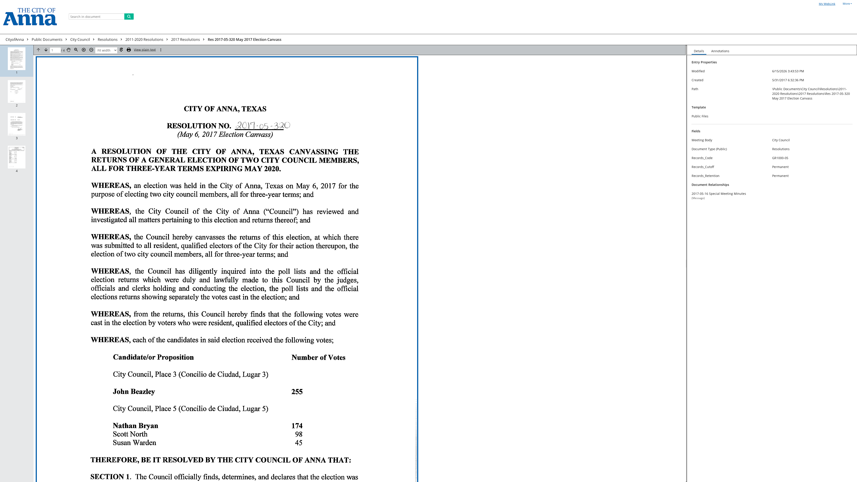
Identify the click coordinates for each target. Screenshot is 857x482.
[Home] (31, 17)
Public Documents (47, 39)
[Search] (129, 16)
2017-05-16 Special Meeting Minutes (719, 193)
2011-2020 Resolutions (144, 39)
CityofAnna (15, 39)
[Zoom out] (91, 50)
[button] (16, 61)
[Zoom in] (83, 50)
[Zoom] (76, 50)
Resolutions (108, 39)
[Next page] (46, 50)
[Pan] (68, 50)
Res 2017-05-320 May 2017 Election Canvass (244, 39)
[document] (772, 263)
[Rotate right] (121, 50)
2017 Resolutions (186, 39)
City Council (80, 39)
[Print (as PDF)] (129, 50)
